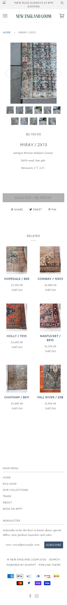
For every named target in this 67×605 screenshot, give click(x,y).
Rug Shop (10, 483)
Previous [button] (9, 73)
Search (54, 559)
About (7, 502)
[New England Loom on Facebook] (30, 596)
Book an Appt (12, 508)
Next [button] (57, 73)
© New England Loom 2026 (26, 559)
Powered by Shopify (21, 564)
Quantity (33, 177)
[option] (33, 73)
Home (7, 32)
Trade (7, 496)
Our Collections (15, 489)
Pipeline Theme (50, 564)
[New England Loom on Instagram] (37, 596)
